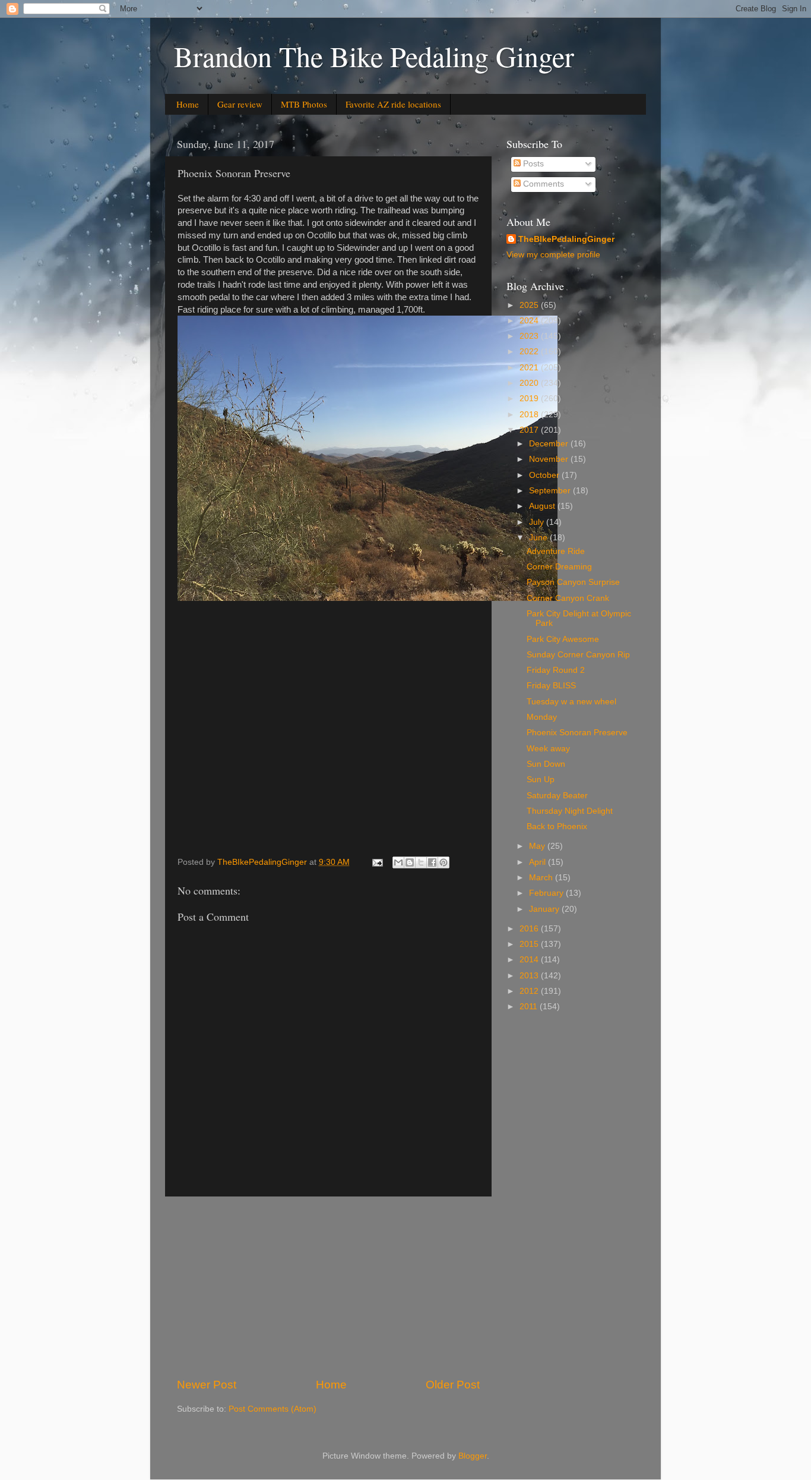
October (545, 475)
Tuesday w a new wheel (571, 701)
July (537, 522)
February (547, 893)
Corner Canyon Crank (568, 598)
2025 (530, 305)
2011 (529, 1006)
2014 (530, 959)
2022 (530, 351)
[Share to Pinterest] (443, 862)
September (551, 490)
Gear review (239, 104)
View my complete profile (553, 254)
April (538, 862)
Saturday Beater (557, 795)
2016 (530, 928)
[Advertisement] (328, 1287)
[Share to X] (421, 862)
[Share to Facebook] (432, 862)
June (539, 537)
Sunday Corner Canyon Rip (578, 654)
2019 (530, 398)
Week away (548, 748)
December (550, 443)
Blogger (472, 1455)
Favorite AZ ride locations (393, 104)
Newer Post (206, 1384)
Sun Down (546, 764)
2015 (530, 944)
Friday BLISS (551, 685)
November (550, 459)
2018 (530, 414)
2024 (530, 320)
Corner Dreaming (559, 566)
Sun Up (541, 779)
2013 (530, 975)
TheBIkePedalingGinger (566, 239)
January (545, 909)
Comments (542, 184)
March (542, 877)
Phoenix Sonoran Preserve (577, 732)
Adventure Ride (556, 551)
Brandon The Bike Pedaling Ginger (374, 56)
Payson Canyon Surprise (573, 582)
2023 (530, 336)
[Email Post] (376, 862)
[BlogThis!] (410, 862)
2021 (530, 367)
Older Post (453, 1384)
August (543, 506)
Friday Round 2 (556, 670)
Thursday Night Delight (570, 811)
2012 (530, 991)
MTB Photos (304, 104)
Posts (532, 163)
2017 (530, 430)
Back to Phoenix (557, 826)
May (538, 846)
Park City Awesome (563, 639)
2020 (530, 383)
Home (187, 104)
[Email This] (398, 862)
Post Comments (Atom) (272, 1409)
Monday (542, 717)
